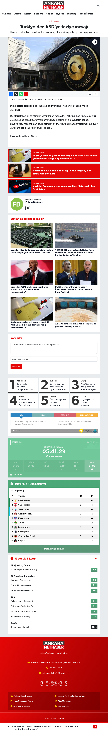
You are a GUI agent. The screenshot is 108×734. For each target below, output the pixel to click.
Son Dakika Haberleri (22, 706)
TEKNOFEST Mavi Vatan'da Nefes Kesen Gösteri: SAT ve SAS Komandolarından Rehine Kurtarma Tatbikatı (75, 252)
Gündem (6, 14)
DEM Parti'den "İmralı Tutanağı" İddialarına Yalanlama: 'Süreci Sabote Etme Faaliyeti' (73, 289)
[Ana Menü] (9, 5)
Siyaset (60, 14)
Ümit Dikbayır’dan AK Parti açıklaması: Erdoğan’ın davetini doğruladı (58, 402)
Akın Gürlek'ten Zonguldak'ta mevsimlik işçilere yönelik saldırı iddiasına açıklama (89, 387)
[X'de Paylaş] (16, 94)
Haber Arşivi (63, 706)
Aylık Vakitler (17, 475)
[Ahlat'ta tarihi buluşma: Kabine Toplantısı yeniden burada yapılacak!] (76, 309)
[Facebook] (42, 683)
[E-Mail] (27, 208)
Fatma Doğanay (18, 99)
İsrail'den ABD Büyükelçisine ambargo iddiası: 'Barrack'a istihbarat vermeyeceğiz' (29, 289)
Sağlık (49, 14)
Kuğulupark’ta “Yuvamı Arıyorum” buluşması (87, 402)
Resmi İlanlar (86, 14)
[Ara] (98, 5)
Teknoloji (72, 14)
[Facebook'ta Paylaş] (11, 94)
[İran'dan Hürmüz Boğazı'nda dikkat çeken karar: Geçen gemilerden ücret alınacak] (32, 235)
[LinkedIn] (56, 683)
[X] (47, 683)
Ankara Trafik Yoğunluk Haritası (71, 696)
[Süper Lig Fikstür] (96, 559)
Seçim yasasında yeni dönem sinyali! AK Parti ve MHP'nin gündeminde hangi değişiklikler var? (30, 324)
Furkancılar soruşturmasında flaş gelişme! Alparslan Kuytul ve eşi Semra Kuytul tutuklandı (27, 402)
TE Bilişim (60, 718)
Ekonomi (38, 14)
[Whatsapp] (61, 683)
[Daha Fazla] (26, 94)
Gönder (16, 366)
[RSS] (66, 683)
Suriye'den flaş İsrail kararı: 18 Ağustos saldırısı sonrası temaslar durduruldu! (58, 387)
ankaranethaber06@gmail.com (55, 673)
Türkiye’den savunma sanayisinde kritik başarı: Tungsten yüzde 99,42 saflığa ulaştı (27, 387)
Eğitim (27, 14)
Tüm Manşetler (64, 701)
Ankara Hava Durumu (23, 696)
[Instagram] (52, 683)
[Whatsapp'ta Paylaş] (21, 94)
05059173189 (56, 668)
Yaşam (83, 396)
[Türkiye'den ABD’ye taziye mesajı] (54, 64)
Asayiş (17, 14)
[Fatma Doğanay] (17, 204)
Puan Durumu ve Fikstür (23, 701)
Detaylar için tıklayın (54, 549)
